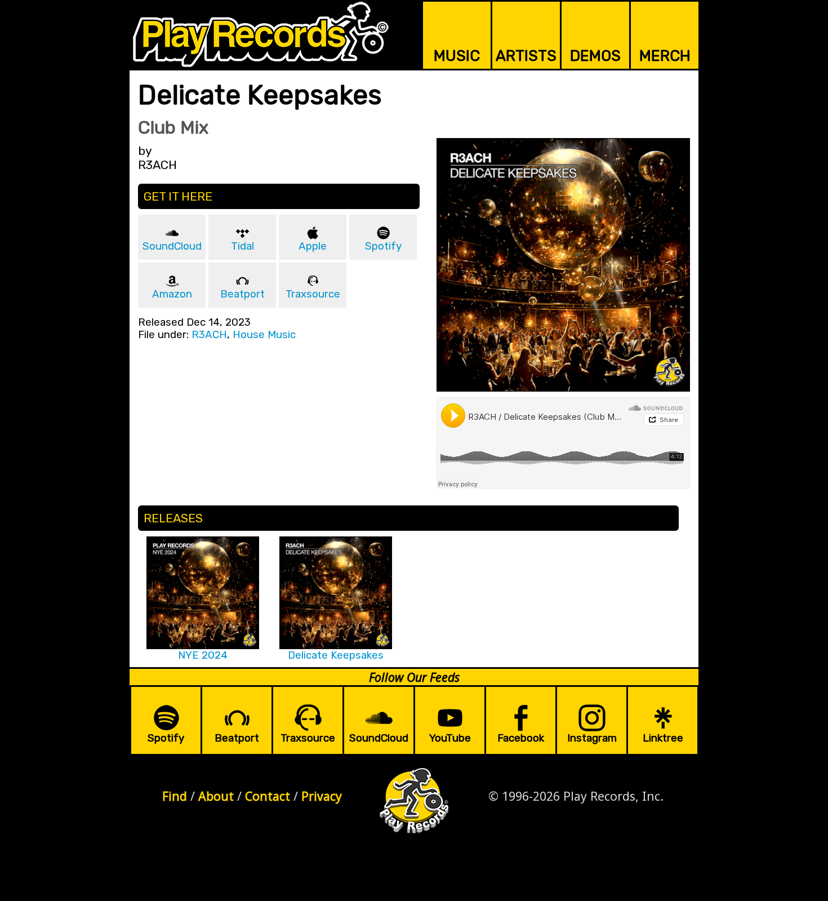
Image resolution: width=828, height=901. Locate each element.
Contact (267, 796)
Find (174, 796)
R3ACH (209, 335)
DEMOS (595, 56)
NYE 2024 (203, 655)
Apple (313, 246)
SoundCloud (172, 246)
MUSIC (457, 56)
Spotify (383, 246)
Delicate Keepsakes (336, 655)
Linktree (663, 738)
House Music (264, 335)
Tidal (242, 246)
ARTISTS (526, 56)
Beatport (242, 294)
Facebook (520, 738)
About (216, 796)
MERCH (665, 56)
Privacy (321, 796)
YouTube (450, 738)
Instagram (592, 738)
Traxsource (313, 294)
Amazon (172, 294)
